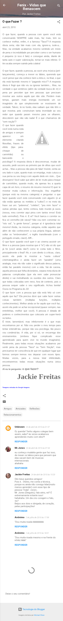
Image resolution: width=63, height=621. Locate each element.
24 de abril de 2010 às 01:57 (38, 427)
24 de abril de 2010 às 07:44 (38, 448)
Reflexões (35, 408)
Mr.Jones (20, 448)
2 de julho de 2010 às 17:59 (37, 517)
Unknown (20, 427)
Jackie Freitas (22, 474)
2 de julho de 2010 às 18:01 (37, 533)
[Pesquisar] (59, 6)
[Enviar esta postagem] (4, 402)
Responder (21, 441)
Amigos (8, 408)
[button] (59, 22)
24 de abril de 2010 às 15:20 (43, 474)
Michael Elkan (39, 615)
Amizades (21, 408)
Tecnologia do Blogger (33, 609)
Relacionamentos (12, 414)
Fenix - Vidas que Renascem (31, 7)
